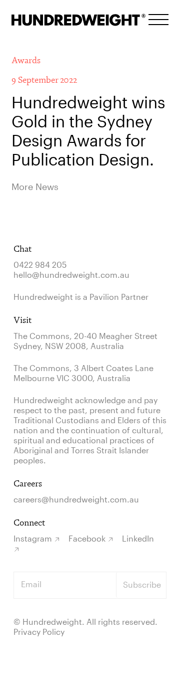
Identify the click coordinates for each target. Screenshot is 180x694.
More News (35, 186)
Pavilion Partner (119, 296)
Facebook (87, 538)
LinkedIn (138, 538)
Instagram (33, 538)
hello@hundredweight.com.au (72, 274)
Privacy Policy (39, 631)
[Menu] (158, 19)
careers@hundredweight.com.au (76, 499)
